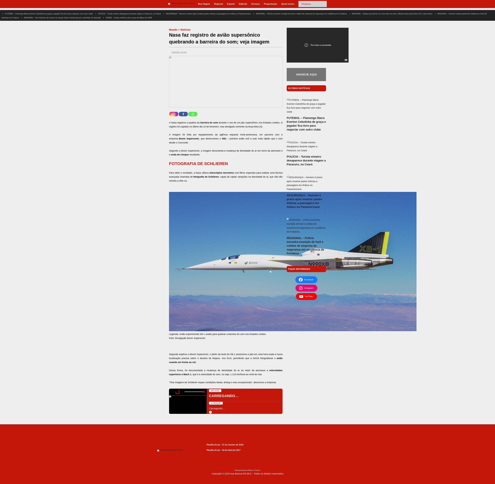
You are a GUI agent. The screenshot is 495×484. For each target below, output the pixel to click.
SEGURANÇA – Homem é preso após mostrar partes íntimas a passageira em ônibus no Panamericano (208, 14)
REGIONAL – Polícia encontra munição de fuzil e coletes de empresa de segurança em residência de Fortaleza (301, 14)
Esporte (231, 4)
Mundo (173, 29)
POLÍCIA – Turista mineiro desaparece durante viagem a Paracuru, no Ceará (129, 14)
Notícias (185, 29)
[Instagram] (173, 114)
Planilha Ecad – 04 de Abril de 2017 (224, 450)
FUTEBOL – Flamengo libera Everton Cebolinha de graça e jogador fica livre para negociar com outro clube (49, 14)
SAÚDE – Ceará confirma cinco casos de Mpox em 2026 (129, 18)
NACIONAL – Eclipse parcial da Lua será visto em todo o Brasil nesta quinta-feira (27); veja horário (392, 14)
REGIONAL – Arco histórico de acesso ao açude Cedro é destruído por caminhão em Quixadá (62, 18)
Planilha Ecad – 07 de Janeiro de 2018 (225, 445)
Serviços (255, 4)
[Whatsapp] (192, 114)
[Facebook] (183, 114)
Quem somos (287, 4)
